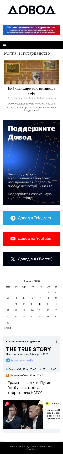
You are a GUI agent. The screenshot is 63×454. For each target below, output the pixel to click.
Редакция (50, 97)
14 (40, 304)
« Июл (7, 327)
